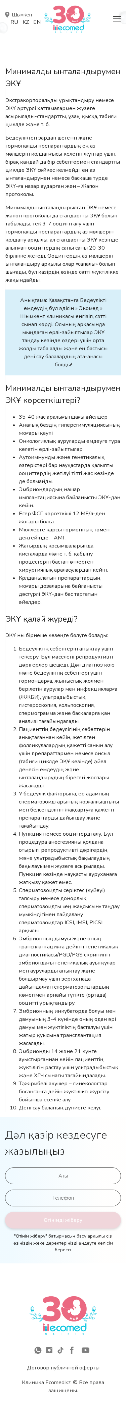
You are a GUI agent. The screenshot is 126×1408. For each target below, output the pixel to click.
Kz (26, 22)
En (37, 22)
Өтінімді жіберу (63, 1220)
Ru (14, 22)
